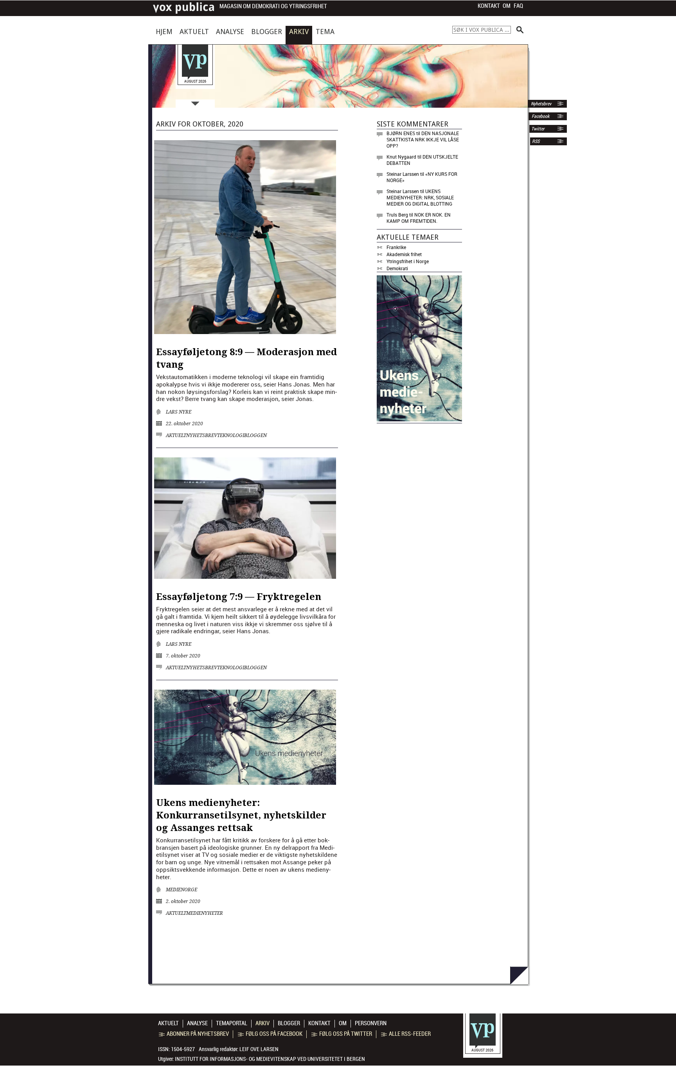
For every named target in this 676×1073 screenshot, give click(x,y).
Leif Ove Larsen (259, 1049)
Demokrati (397, 268)
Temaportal (231, 1023)
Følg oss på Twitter (345, 1033)
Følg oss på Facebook (274, 1033)
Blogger (266, 31)
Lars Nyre (178, 412)
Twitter (538, 129)
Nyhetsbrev (540, 104)
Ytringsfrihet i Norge (408, 261)
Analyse (230, 31)
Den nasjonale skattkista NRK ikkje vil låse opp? (423, 139)
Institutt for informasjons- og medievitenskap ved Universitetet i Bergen (270, 1059)
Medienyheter (204, 913)
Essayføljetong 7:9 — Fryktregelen (238, 596)
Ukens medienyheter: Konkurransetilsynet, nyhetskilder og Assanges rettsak (241, 815)
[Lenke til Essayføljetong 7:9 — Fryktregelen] (245, 576)
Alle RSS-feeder (410, 1033)
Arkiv (299, 31)
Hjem (164, 31)
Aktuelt (194, 31)
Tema (325, 31)
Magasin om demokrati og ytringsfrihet (273, 6)
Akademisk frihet (404, 254)
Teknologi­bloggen (242, 435)
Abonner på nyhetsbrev (198, 1033)
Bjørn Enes (401, 133)
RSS (535, 141)
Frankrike (396, 247)
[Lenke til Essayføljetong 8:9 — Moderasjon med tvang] (245, 332)
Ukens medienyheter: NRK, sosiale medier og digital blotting (420, 197)
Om (507, 5)
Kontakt (489, 5)
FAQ (518, 5)
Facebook (539, 116)
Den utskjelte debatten (422, 160)
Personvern (371, 1023)
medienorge (181, 889)
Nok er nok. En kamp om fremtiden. (419, 217)
